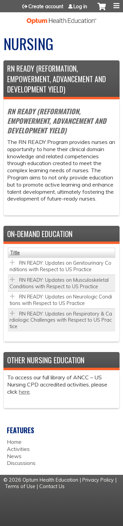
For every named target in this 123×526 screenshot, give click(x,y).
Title (15, 253)
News (14, 456)
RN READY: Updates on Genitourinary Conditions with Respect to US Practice (60, 266)
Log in (80, 6)
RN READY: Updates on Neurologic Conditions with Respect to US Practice (61, 300)
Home (14, 441)
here (24, 391)
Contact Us (52, 486)
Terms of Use (20, 486)
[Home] (61, 18)
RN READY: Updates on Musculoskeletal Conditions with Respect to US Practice (59, 283)
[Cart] (101, 10)
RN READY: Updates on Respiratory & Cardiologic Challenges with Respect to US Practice (61, 320)
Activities (18, 448)
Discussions (21, 462)
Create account (45, 6)
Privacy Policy (98, 480)
